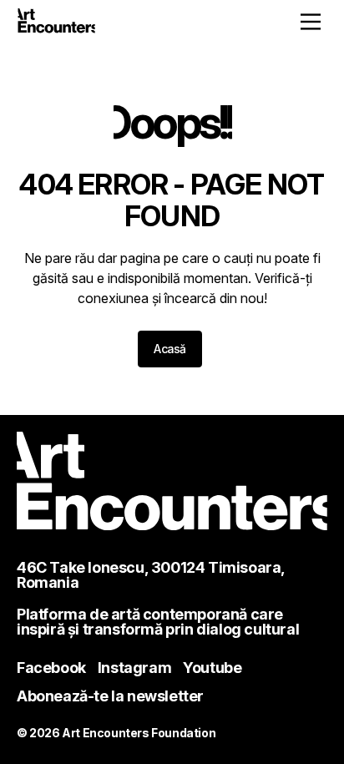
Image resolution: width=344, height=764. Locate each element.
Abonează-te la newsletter (110, 696)
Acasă (170, 349)
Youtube (212, 667)
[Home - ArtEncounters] (56, 23)
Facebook (51, 667)
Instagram (134, 667)
